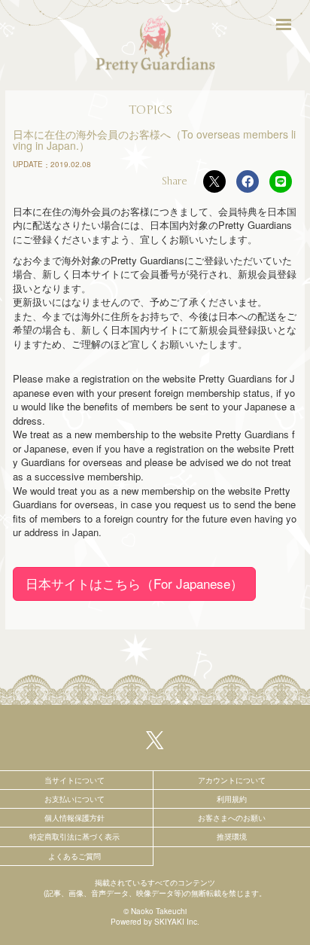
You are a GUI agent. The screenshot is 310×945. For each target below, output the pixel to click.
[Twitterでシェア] (214, 181)
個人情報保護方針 (74, 817)
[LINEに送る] (280, 181)
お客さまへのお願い (232, 817)
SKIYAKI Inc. (176, 921)
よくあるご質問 (74, 856)
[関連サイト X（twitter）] (155, 738)
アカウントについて (232, 780)
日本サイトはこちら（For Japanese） (134, 583)
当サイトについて (74, 780)
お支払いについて (74, 799)
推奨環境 (232, 836)
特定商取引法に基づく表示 (74, 836)
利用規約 (232, 799)
